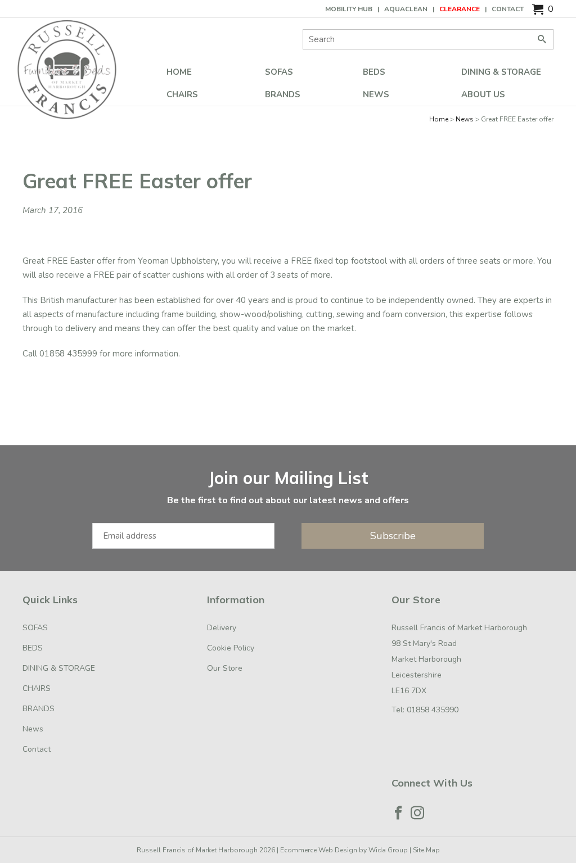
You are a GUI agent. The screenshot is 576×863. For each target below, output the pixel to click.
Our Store (224, 668)
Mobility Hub (348, 8)
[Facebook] (398, 813)
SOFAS (279, 72)
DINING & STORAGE (501, 72)
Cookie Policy (230, 648)
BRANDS (282, 94)
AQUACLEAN (406, 8)
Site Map (426, 850)
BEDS (374, 72)
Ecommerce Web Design (318, 850)
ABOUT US (483, 94)
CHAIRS (182, 94)
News (376, 94)
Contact (508, 8)
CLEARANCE (459, 8)
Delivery (221, 627)
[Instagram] (417, 813)
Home (179, 72)
